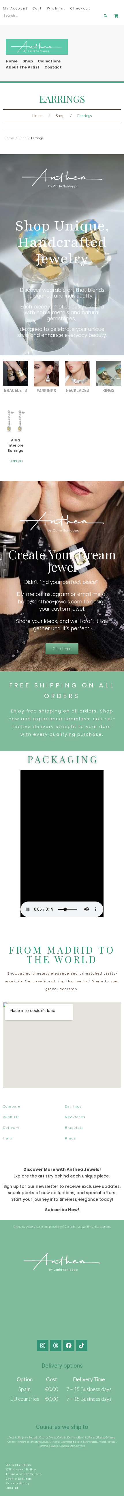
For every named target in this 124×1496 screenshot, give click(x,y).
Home (37, 115)
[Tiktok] (81, 1345)
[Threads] (55, 1345)
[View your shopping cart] (117, 16)
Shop (60, 115)
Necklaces (77, 390)
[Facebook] (68, 1345)
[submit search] (105, 16)
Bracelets (15, 390)
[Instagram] (42, 1345)
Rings (108, 390)
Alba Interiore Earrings (15, 445)
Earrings (46, 390)
